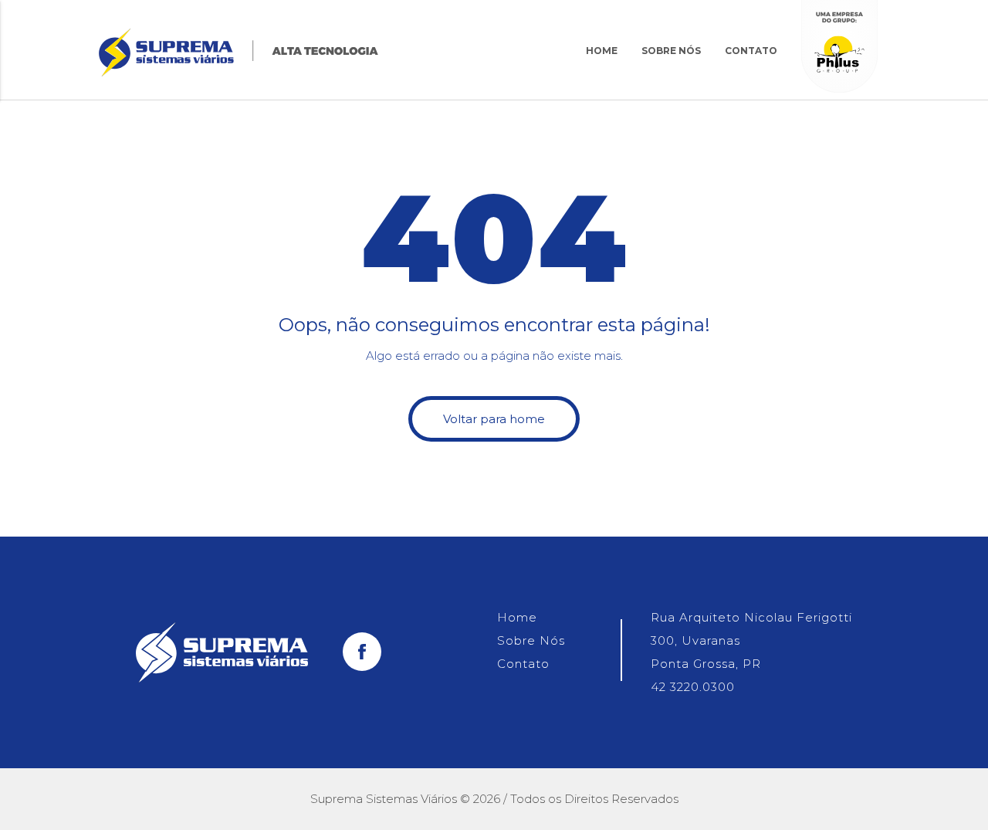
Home (602, 50)
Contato (751, 50)
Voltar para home (494, 419)
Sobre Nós (671, 50)
